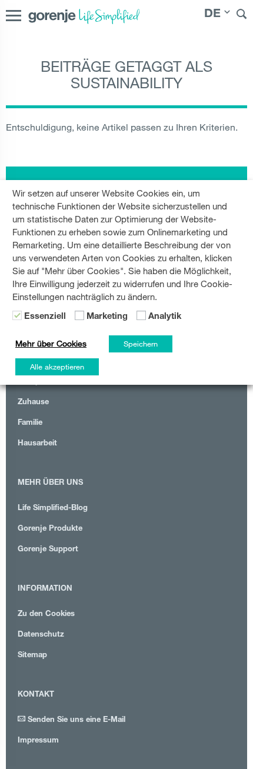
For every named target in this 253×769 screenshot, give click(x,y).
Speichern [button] (141, 343)
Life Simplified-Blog (53, 508)
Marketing (107, 317)
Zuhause (33, 403)
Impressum (38, 741)
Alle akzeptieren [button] (57, 366)
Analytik (164, 317)
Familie (30, 423)
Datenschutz (41, 635)
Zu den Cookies (46, 614)
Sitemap (32, 656)
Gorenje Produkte (50, 529)
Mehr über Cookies (50, 343)
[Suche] (242, 15)
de (212, 15)
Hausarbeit (37, 444)
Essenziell (45, 317)
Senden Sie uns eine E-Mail (75, 720)
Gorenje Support (48, 550)
